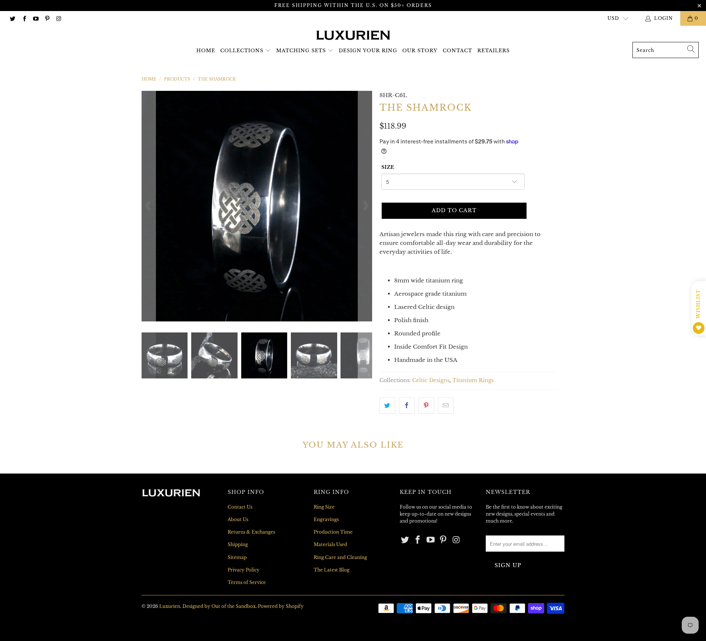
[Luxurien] (353, 35)
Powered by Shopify (281, 606)
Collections (241, 50)
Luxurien (169, 606)
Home (205, 50)
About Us (238, 519)
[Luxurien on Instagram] (58, 18)
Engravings (326, 519)
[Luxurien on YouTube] (35, 18)
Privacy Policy (244, 570)
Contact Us (240, 507)
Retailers (493, 50)
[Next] (365, 206)
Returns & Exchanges (251, 532)
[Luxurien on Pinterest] (47, 18)
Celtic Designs (430, 380)
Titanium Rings (472, 380)
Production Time (333, 532)
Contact (457, 50)
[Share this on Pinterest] (426, 406)
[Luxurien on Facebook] (24, 18)
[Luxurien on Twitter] (12, 18)
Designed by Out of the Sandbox (219, 606)
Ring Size (324, 507)
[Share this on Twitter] (387, 406)
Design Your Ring (368, 50)
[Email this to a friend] (446, 406)
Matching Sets (301, 50)
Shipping (238, 544)
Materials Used (330, 544)
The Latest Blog (331, 570)
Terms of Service (247, 582)
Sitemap (237, 557)
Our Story (420, 50)
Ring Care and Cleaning (340, 557)
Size (387, 167)
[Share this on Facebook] (407, 406)
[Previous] (148, 206)
